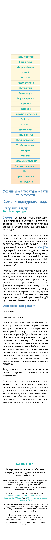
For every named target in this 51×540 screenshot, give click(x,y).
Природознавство (25, 176)
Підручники (25, 103)
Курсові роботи (25, 463)
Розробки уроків (25, 83)
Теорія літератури (25, 98)
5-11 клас (25, 119)
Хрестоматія (25, 88)
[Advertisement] (25, 26)
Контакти (25, 155)
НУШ (25, 171)
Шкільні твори (25, 62)
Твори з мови (25, 129)
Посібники (25, 109)
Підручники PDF (25, 135)
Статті (25, 72)
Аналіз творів (25, 93)
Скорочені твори (25, 67)
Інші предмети (25, 181)
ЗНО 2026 (25, 77)
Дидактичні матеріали (25, 114)
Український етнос (25, 145)
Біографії (25, 124)
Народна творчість (25, 140)
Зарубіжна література (25, 166)
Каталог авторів (25, 56)
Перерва (25, 150)
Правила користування (25, 161)
